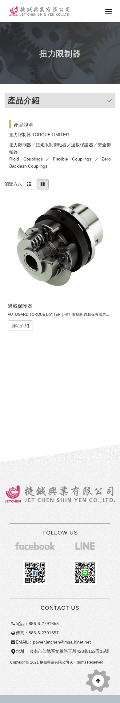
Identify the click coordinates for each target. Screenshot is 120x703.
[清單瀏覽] (29, 183)
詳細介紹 (20, 325)
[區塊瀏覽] (43, 183)
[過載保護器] (60, 246)
